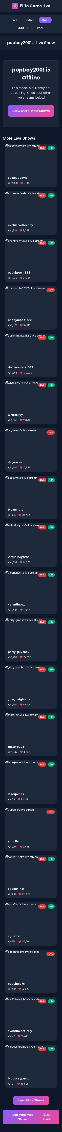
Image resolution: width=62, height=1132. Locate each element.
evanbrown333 (19, 272)
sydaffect (15, 936)
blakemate (15, 509)
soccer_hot (16, 888)
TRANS (39, 28)
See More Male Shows (31, 1117)
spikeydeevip (18, 177)
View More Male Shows (31, 111)
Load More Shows (31, 1100)
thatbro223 (16, 746)
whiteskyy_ (16, 414)
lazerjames (16, 794)
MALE (45, 20)
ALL (15, 20)
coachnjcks (16, 983)
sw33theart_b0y (20, 1031)
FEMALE (29, 20)
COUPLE (23, 28)
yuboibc (14, 841)
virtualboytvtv (18, 557)
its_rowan (15, 462)
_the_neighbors (19, 699)
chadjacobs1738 (20, 320)
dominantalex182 (20, 367)
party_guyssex (18, 652)
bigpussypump (18, 1078)
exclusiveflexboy (20, 225)
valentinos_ (16, 604)
